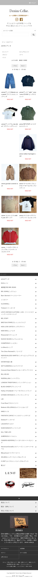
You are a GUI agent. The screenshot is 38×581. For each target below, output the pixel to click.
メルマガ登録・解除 (11, 566)
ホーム (3, 42)
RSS (27, 566)
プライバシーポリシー (26, 564)
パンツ (4, 57)
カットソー (5, 52)
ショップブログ (20, 566)
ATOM (30, 566)
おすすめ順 (15, 60)
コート (21, 54)
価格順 (21, 60)
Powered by (9, 576)
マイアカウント (5, 548)
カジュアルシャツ (24, 52)
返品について (32, 562)
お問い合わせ (4, 556)
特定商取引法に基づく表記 (13, 564)
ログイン (3, 552)
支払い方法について (12, 562)
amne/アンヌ (10, 42)
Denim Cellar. (19, 10)
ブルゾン (4, 54)
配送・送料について (22, 562)
